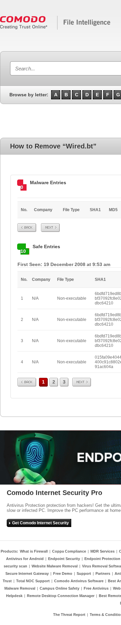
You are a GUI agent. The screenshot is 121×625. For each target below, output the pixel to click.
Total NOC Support (33, 581)
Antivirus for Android (25, 559)
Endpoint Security (64, 559)
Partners (102, 573)
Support (84, 573)
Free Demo (62, 573)
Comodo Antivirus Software (79, 581)
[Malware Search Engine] (55, 28)
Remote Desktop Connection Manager (60, 596)
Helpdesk (14, 596)
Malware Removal (19, 588)
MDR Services (102, 551)
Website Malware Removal (55, 566)
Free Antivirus (96, 588)
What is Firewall (34, 551)
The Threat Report (69, 615)
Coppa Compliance (69, 551)
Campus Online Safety (59, 588)
